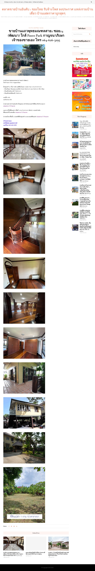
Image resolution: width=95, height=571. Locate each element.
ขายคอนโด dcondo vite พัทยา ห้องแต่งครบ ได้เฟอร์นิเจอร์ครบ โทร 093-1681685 (85, 134)
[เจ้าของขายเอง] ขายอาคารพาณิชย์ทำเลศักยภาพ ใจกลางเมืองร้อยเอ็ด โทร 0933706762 (86, 145)
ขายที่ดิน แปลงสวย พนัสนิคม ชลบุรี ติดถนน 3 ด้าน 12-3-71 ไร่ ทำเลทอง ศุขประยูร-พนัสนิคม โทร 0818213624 (85, 214)
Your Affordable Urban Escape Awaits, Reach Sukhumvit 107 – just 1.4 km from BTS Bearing (85, 124)
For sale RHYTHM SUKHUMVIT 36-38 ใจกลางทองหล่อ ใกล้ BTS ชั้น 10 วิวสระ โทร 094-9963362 (86, 156)
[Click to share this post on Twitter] (11, 526)
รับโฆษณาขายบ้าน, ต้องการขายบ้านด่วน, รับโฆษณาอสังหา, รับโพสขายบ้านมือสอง (23, 2)
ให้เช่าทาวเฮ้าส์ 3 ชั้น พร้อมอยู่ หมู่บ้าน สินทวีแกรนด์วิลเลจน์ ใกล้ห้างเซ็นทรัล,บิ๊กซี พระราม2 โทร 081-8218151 (85, 227)
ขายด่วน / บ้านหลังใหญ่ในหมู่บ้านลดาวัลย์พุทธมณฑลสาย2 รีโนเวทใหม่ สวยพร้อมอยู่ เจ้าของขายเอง (58, 554)
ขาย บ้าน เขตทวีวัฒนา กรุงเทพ (36, 27)
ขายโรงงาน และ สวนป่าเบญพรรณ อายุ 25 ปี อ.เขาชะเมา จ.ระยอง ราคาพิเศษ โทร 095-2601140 (85, 178)
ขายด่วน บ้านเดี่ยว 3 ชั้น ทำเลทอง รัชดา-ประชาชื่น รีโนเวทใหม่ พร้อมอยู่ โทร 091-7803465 (85, 167)
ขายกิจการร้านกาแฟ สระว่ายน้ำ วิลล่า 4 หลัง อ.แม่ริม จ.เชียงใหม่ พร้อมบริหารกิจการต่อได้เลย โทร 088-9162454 (85, 189)
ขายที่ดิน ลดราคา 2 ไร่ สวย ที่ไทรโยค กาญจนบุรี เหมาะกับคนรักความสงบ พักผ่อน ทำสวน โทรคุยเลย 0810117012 (85, 202)
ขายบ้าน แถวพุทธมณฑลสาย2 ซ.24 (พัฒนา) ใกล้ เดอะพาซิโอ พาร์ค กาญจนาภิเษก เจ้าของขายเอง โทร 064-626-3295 (13, 554)
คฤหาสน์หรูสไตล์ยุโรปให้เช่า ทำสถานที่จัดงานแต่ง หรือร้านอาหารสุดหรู (35, 553)
